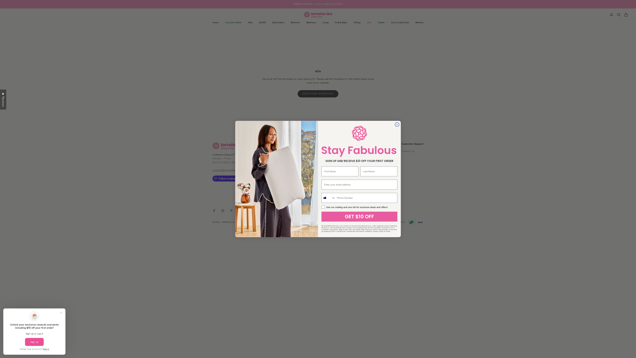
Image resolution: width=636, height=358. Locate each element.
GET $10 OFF (359, 216)
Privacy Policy (378, 231)
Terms (388, 231)
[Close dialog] (397, 124)
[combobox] (328, 198)
